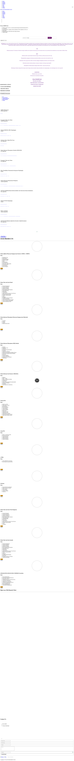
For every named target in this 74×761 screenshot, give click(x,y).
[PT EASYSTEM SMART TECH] (6, 9)
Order (1, 269)
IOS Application (5, 97)
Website (3, 100)
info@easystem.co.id (5, 724)
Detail (1, 268)
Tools (3, 15)
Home (3, 1)
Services (3, 2)
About (3, 6)
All (2, 96)
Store (3, 14)
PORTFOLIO (5, 93)
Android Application (5, 98)
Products (3, 13)
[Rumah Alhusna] (37, 380)
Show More (3, 236)
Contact (3, 7)
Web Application (5, 99)
